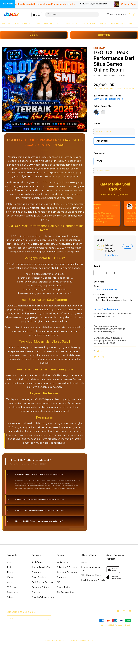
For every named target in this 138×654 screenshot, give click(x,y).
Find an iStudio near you (91, 568)
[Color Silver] (103, 112)
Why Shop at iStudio (91, 575)
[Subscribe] (48, 618)
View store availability (107, 290)
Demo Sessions (39, 577)
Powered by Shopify (123, 625)
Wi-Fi (99, 161)
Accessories (12, 592)
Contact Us (62, 577)
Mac (9, 562)
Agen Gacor (102, 141)
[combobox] (72, 14)
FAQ (59, 582)
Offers (10, 597)
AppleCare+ (37, 562)
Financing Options (40, 587)
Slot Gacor (71, 23)
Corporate (37, 572)
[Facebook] (95, 357)
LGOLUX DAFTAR (43, 23)
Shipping (110, 89)
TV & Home (12, 587)
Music (9, 582)
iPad (9, 567)
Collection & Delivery (67, 567)
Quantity (98, 266)
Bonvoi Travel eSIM (41, 567)
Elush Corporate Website (93, 580)
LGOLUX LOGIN (22, 23)
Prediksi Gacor (103, 131)
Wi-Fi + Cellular (103, 170)
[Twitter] (99, 357)
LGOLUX (6, 23)
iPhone (10, 572)
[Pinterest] (104, 357)
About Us (85, 562)
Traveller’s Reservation (43, 597)
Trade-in (36, 592)
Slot (59, 23)
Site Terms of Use (65, 592)
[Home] (11, 14)
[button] (6, 23)
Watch (10, 577)
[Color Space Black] (96, 112)
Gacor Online (88, 23)
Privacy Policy (63, 587)
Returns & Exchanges (67, 572)
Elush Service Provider (42, 582)
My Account (62, 562)
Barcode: (113, 75)
